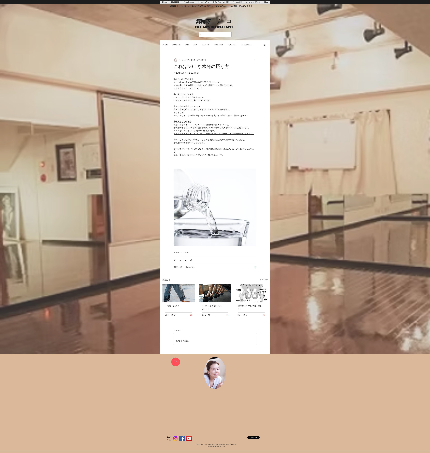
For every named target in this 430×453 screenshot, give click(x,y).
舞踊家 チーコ (214, 21)
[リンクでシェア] (191, 260)
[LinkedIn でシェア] (186, 260)
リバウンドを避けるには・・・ (212, 307)
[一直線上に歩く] (178, 293)
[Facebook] (182, 438)
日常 (195, 45)
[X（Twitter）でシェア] (180, 260)
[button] (265, 45)
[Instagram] (175, 438)
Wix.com (223, 446)
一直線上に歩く (172, 306)
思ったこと (205, 45)
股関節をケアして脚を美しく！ (250, 307)
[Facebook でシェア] (175, 260)
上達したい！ (218, 45)
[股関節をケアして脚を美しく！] (251, 293)
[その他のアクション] (255, 60)
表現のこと (177, 45)
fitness (187, 45)
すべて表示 (264, 280)
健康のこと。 (232, 45)
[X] (168, 438)
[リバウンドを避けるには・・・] (215, 293)
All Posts (165, 45)
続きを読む (245, 45)
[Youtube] (189, 438)
